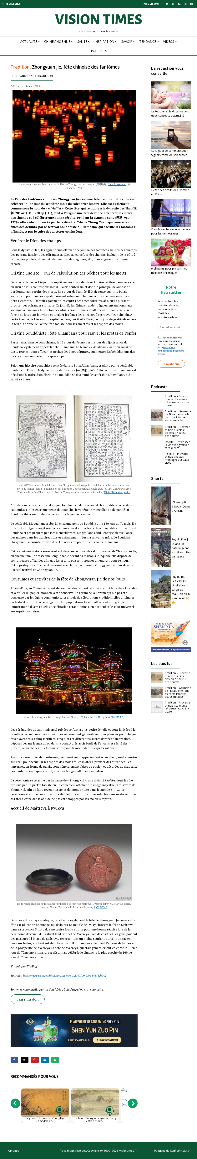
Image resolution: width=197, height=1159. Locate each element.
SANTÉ (82, 41)
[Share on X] (24, 1060)
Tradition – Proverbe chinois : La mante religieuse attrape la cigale (177, 400)
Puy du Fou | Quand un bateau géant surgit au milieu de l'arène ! (181, 547)
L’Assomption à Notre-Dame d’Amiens (181, 506)
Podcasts (99, 51)
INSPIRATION (104, 41)
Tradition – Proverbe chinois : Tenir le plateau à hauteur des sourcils (177, 431)
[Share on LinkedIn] (45, 1060)
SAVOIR (126, 41)
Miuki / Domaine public (117, 492)
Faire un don (151, 3)
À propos (13, 1150)
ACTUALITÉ (28, 41)
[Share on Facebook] (14, 1060)
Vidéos (168, 41)
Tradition (45, 76)
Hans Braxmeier (117, 184)
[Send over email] (55, 1060)
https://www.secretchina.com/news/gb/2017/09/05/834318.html (64, 975)
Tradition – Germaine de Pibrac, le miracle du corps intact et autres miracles (178, 416)
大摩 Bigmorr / (103, 717)
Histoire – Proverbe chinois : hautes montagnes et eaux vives (177, 458)
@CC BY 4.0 (100, 907)
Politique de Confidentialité (171, 1150)
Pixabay (69, 188)
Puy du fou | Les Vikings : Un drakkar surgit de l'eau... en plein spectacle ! (181, 587)
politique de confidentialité (166, 349)
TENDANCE (147, 41)
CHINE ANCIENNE (57, 41)
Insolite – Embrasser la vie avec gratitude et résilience (177, 445)
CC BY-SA (117, 717)
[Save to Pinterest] (35, 1060)
